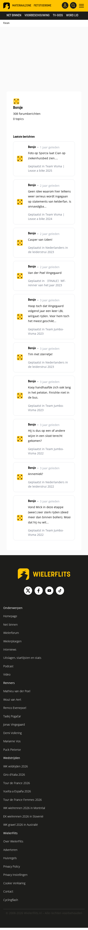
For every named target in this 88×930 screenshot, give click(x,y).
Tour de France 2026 (16, 783)
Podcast (8, 666)
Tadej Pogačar (12, 716)
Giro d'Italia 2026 (14, 774)
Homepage (10, 616)
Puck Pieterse (12, 750)
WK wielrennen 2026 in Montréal (24, 808)
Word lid (72, 15)
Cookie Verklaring (14, 883)
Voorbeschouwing (37, 15)
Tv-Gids (58, 15)
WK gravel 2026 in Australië (20, 825)
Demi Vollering (12, 733)
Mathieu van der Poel (16, 691)
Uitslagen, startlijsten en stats (22, 658)
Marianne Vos (12, 741)
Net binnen (14, 15)
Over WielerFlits (13, 841)
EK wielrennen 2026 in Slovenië (23, 816)
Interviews (9, 649)
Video (6, 674)
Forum (6, 23)
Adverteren (10, 850)
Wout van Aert (12, 699)
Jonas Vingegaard (14, 724)
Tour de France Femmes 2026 (22, 800)
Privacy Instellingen (15, 875)
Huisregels (10, 858)
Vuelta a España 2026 (17, 791)
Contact (8, 891)
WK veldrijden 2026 (15, 766)
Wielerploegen (12, 641)
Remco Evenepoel (14, 708)
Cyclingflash (10, 900)
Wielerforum (11, 633)
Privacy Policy (11, 866)
